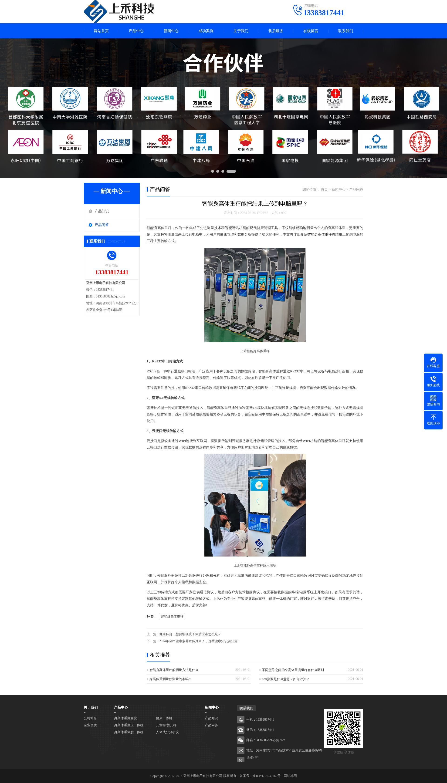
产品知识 (102, 211)
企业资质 (90, 725)
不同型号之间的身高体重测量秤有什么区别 (293, 670)
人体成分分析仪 (167, 732)
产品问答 (102, 225)
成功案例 (206, 31)
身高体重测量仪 (125, 718)
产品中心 (136, 31)
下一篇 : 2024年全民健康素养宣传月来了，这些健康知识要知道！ (194, 641)
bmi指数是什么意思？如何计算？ (285, 679)
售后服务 (275, 31)
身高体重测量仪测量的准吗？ (170, 679)
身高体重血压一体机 (128, 725)
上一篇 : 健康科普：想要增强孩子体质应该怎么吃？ (184, 634)
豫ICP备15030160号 (267, 776)
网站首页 (101, 31)
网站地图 (290, 776)
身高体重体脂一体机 (128, 732)
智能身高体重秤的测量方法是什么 (173, 670)
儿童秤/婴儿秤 (166, 725)
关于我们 (241, 31)
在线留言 (310, 31)
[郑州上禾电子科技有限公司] (119, 11)
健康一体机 (164, 718)
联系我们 (345, 31)
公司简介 (90, 718)
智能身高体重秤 (319, 234)
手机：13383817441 (260, 719)
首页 (324, 189)
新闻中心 (171, 31)
